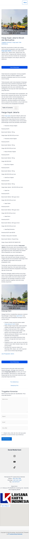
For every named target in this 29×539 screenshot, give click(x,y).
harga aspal (15, 42)
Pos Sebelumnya (14, 381)
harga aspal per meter (10, 324)
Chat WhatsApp (14, 67)
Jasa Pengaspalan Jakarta (7, 353)
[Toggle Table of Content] (15, 108)
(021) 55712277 (16, 481)
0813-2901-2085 (17, 478)
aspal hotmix (19, 315)
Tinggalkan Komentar (6, 42)
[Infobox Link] (14, 456)
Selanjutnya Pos (14, 385)
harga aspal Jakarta (6, 50)
